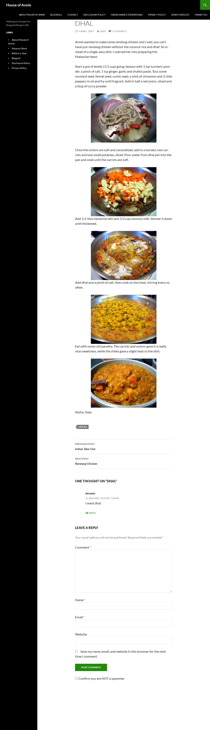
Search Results (180, 14)
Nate (103, 31)
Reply (92, 512)
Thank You (201, 14)
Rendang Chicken (86, 461)
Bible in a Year (19, 53)
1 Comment (119, 31)
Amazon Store (19, 48)
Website (81, 634)
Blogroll (56, 14)
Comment (83, 547)
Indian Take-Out (85, 446)
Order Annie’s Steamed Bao (127, 14)
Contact (72, 14)
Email (80, 617)
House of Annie (18, 5)
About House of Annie (32, 14)
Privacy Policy (157, 14)
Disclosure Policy (94, 14)
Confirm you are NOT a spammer (101, 678)
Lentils (83, 426)
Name (80, 600)
